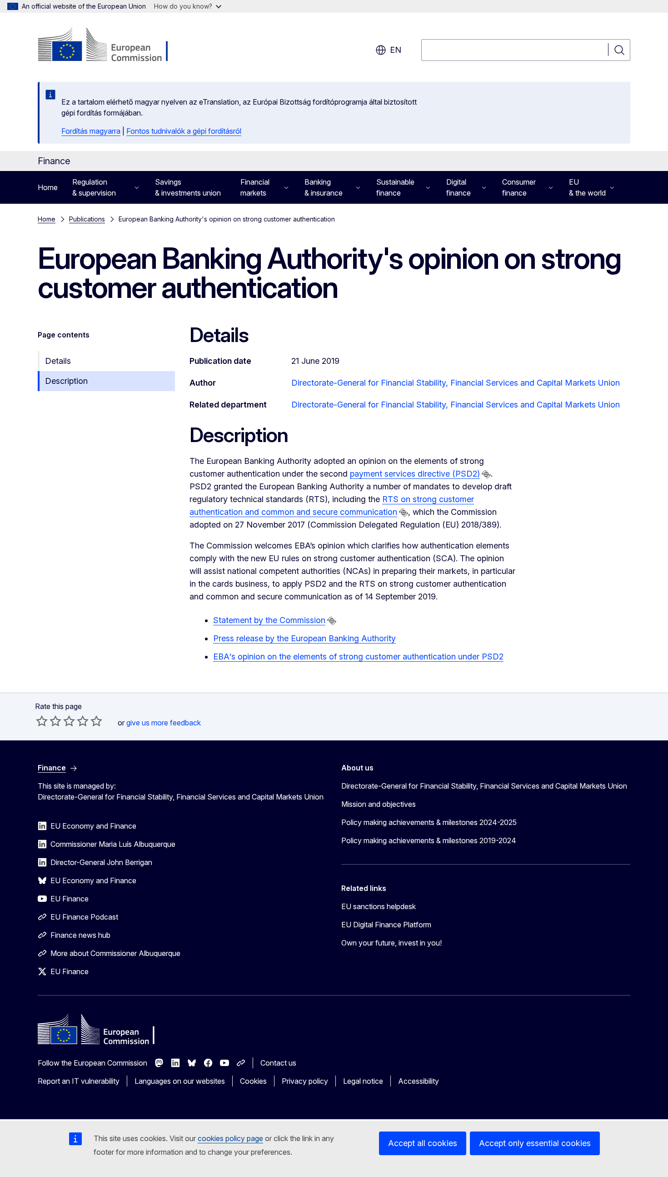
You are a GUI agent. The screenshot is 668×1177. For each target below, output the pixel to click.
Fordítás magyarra (90, 131)
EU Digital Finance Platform (386, 924)
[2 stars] (48, 721)
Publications (87, 219)
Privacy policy (305, 1081)
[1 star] (42, 721)
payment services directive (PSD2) (415, 473)
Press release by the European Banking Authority (304, 638)
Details (58, 361)
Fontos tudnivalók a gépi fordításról (183, 131)
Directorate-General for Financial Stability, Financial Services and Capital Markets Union (455, 382)
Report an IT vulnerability (79, 1081)
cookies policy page (230, 1138)
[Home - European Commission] (111, 45)
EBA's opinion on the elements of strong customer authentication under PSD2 (358, 656)
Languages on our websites (180, 1081)
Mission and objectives (378, 804)
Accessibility (418, 1081)
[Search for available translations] (486, 474)
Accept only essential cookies (535, 1143)
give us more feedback (163, 722)
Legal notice (363, 1081)
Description (66, 381)
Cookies (253, 1081)
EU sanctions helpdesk (378, 906)
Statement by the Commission (269, 620)
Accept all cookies (422, 1143)
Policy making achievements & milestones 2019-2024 (428, 840)
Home (48, 187)
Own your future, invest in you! (391, 942)
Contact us (278, 1062)
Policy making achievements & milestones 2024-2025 (429, 822)
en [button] (395, 50)
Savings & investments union (188, 187)
